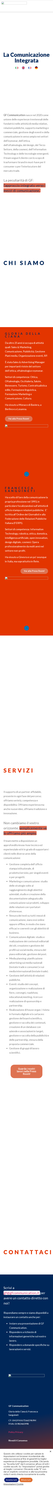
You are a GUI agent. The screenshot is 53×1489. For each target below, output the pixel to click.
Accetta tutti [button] (11, 1480)
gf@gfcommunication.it (21, 1293)
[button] (48, 6)
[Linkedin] (26, 474)
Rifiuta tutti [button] (26, 1480)
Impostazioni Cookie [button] (13, 1484)
